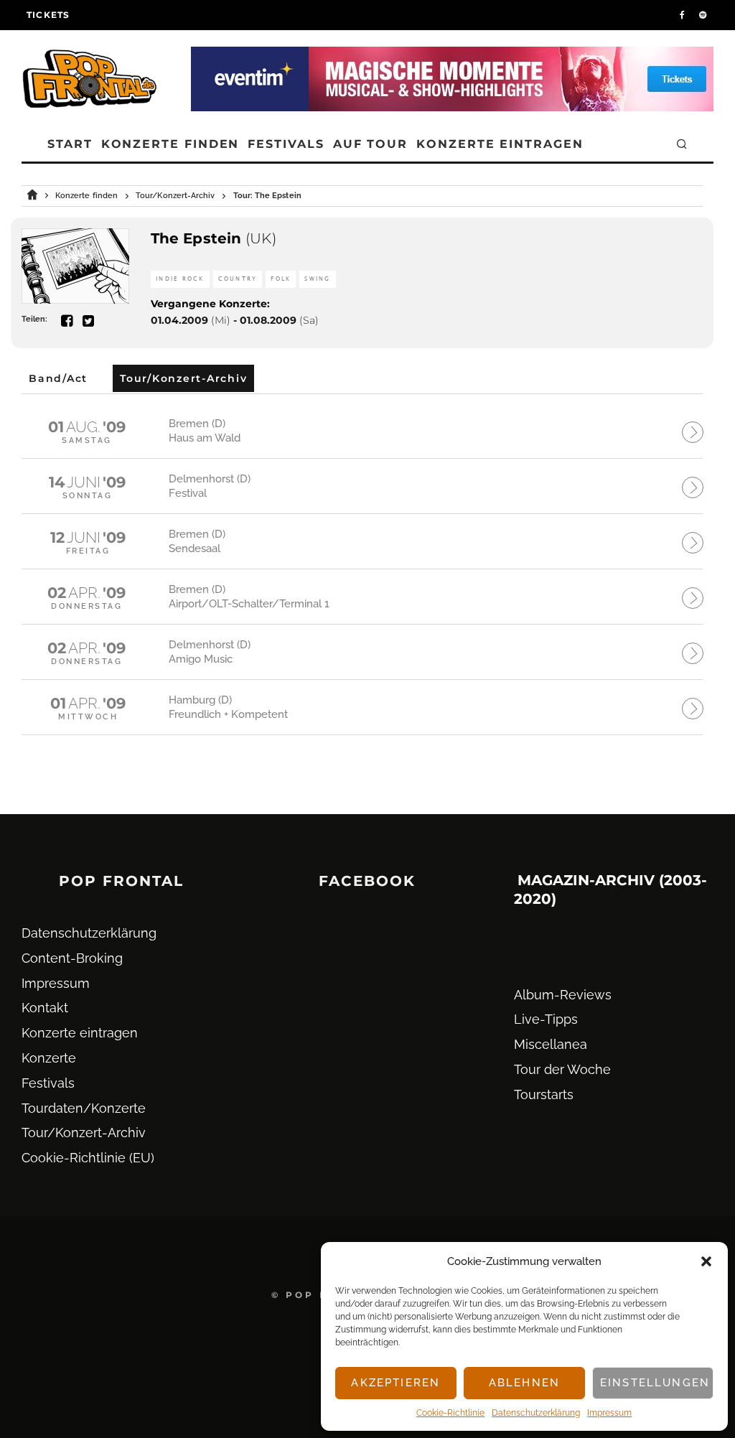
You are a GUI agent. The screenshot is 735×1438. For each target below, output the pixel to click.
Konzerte (49, 1057)
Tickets (48, 14)
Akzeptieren (395, 1382)
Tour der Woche (562, 1069)
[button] (706, 1261)
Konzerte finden (170, 144)
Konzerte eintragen (500, 144)
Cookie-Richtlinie (450, 1413)
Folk (281, 278)
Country (238, 278)
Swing (317, 278)
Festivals (286, 144)
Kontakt (45, 1007)
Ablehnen (524, 1382)
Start (70, 144)
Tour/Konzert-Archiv (84, 1132)
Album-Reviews (563, 994)
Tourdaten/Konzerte (84, 1108)
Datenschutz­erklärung (536, 1413)
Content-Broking (72, 958)
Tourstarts (544, 1094)
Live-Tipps (546, 1019)
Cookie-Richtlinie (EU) (88, 1157)
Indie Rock (180, 278)
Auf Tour (370, 144)
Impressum (609, 1413)
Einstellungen (655, 1382)
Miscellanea (550, 1044)
